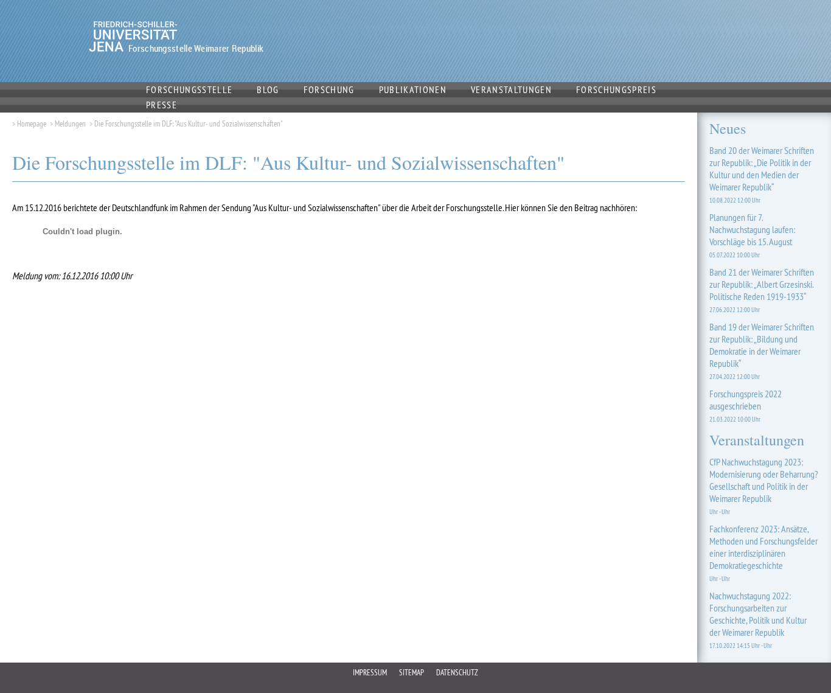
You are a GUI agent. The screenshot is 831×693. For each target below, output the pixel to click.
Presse (161, 105)
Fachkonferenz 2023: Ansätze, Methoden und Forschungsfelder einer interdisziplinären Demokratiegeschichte (763, 553)
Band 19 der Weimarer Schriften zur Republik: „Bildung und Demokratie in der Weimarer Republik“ (761, 351)
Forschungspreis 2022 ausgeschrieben (745, 405)
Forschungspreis (616, 89)
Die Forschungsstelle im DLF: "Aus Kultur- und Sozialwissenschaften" (188, 123)
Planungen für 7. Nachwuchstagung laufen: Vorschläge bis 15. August (752, 235)
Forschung (329, 89)
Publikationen (413, 89)
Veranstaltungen (511, 89)
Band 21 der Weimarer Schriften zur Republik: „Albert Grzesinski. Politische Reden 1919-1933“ (761, 290)
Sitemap (411, 672)
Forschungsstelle (189, 89)
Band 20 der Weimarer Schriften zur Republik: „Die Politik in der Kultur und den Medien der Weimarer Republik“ (761, 174)
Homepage (31, 123)
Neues (727, 128)
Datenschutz (457, 672)
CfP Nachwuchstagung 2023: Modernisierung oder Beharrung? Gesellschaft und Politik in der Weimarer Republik (763, 486)
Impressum (370, 672)
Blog (268, 89)
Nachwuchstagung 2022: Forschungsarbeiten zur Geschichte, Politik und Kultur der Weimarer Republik (758, 620)
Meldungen (70, 123)
